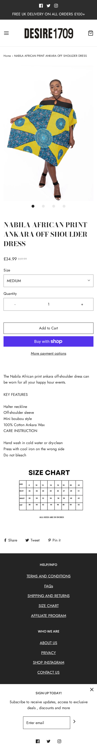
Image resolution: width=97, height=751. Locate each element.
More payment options (48, 353)
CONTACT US (48, 672)
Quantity (10, 293)
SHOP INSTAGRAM (48, 662)
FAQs (48, 586)
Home (7, 56)
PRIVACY (48, 652)
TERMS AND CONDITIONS (49, 576)
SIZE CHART (49, 605)
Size (7, 270)
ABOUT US (48, 643)
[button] (48, 133)
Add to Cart (48, 328)
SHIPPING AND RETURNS (49, 595)
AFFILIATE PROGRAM (48, 615)
